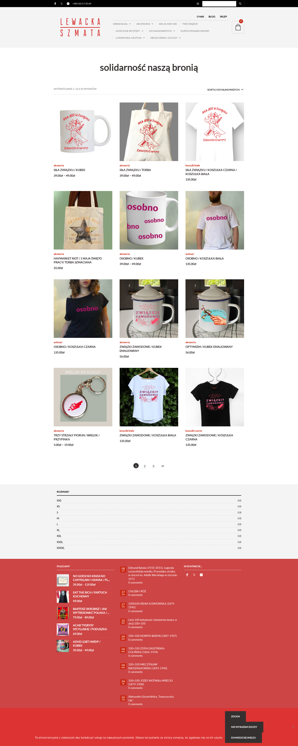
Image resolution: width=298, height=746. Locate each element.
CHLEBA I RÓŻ (137, 591)
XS (58, 506)
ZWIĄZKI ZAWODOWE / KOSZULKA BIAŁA (148, 435)
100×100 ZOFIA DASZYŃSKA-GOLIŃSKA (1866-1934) (146, 650)
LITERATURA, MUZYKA (128, 37)
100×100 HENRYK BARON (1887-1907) (152, 635)
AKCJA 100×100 (168, 23)
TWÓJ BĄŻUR (190, 23)
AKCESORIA (143, 23)
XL (58, 530)
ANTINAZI (189, 253)
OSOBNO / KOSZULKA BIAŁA (204, 258)
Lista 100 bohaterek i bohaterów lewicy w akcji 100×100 (152, 621)
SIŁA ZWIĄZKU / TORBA (135, 170)
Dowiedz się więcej (243, 737)
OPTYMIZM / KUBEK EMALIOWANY (209, 346)
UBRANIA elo (120, 23)
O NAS (200, 16)
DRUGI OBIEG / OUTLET (163, 37)
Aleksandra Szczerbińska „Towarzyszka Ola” (151, 698)
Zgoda (235, 716)
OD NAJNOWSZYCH (160, 30)
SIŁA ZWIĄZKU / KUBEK (69, 170)
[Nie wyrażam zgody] (293, 727)
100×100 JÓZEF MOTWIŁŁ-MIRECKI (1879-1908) (150, 682)
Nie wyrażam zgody (244, 726)
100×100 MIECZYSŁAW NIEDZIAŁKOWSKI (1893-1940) (147, 666)
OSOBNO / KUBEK (132, 258)
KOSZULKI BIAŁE (192, 165)
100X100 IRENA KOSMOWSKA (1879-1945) (151, 605)
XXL (59, 536)
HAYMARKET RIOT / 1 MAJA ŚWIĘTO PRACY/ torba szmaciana (78, 260)
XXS (59, 500)
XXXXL (61, 548)
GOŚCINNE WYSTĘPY (128, 30)
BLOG (212, 16)
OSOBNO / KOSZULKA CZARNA (75, 346)
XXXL (60, 542)
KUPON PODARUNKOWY (195, 30)
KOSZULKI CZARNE (193, 430)
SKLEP (223, 16)
